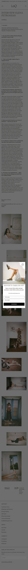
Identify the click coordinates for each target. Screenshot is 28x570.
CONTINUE (14, 304)
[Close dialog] (23, 264)
